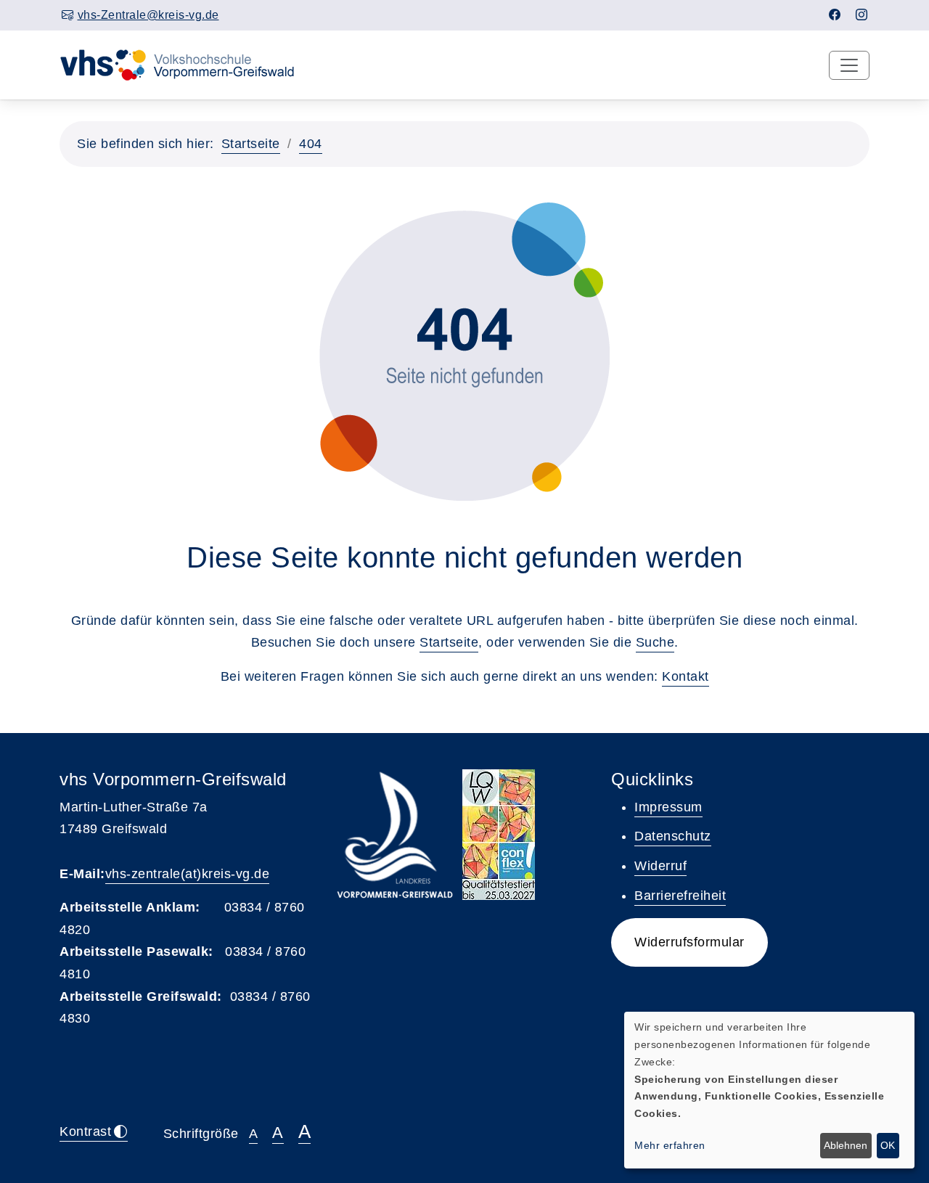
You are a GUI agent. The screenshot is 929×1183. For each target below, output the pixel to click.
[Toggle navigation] (849, 65)
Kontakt (685, 676)
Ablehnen (845, 1145)
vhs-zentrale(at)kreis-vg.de (187, 874)
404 (310, 143)
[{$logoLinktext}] (187, 64)
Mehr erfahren (669, 1145)
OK (887, 1145)
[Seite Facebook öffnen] (835, 15)
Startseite (250, 143)
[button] (689, 942)
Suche (655, 642)
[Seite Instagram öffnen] (862, 15)
